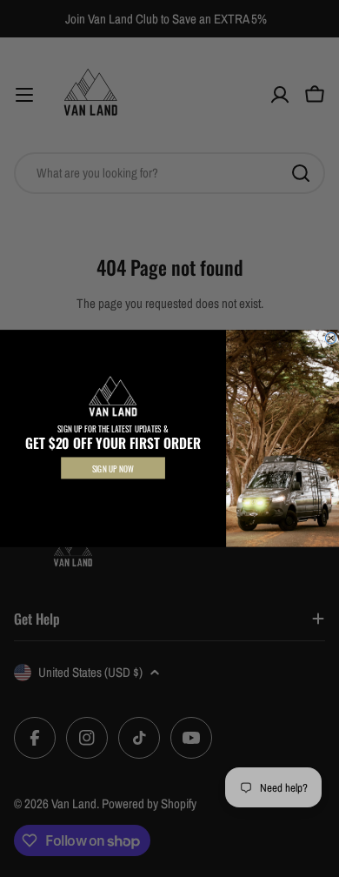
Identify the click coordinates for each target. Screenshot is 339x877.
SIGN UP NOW (113, 468)
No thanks (112, 495)
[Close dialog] (330, 337)
